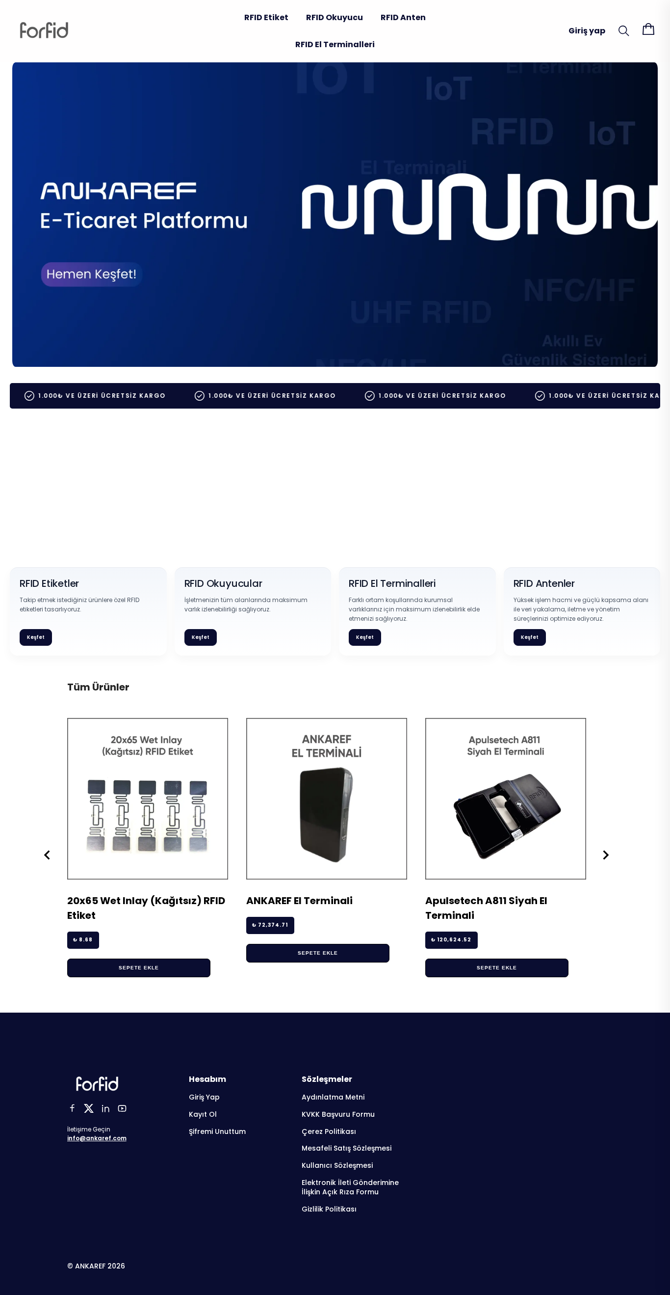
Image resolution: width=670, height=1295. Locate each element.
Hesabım (207, 1079)
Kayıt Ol (203, 1114)
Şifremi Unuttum (217, 1131)
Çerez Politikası (329, 1131)
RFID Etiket (266, 17)
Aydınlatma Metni (333, 1097)
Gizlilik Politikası (329, 1209)
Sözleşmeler (327, 1079)
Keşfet (36, 637)
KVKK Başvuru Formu (338, 1114)
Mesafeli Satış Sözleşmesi (346, 1148)
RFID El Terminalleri (335, 44)
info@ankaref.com (97, 1138)
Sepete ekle (139, 967)
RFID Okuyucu (334, 17)
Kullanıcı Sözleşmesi (337, 1165)
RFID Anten (403, 17)
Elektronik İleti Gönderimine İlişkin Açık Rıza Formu (350, 1187)
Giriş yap (586, 30)
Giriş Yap (204, 1097)
